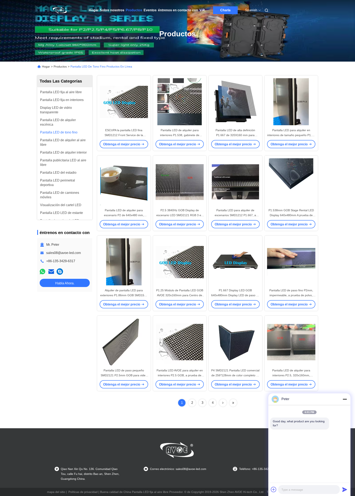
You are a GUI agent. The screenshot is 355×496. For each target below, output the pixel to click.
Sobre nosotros (112, 10)
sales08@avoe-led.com (63, 253)
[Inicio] (60, 10)
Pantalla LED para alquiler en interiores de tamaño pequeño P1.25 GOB (291, 135)
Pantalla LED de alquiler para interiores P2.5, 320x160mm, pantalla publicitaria (291, 375)
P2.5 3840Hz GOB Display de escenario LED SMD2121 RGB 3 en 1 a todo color (179, 215)
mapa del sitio (56, 492)
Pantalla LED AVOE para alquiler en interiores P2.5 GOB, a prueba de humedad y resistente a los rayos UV (180, 375)
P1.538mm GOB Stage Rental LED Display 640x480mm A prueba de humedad (291, 215)
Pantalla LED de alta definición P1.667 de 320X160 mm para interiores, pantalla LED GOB (235, 135)
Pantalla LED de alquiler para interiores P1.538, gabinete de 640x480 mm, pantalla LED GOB (179, 135)
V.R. (202, 10)
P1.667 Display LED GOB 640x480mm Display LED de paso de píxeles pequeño (235, 295)
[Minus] (344, 399)
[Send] (344, 489)
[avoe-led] (59, 271)
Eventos (150, 10)
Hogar (93, 10)
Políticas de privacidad (83, 492)
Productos (134, 10)
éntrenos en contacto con (178, 10)
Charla (225, 10)
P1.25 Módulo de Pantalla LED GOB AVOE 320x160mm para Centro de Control (179, 295)
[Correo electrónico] (51, 271)
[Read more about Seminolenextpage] (223, 402)
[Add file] (274, 489)
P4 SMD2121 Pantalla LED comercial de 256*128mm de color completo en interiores (235, 375)
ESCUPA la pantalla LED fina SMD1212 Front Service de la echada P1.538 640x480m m (124, 135)
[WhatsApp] (42, 271)
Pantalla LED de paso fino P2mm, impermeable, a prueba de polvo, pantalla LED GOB (291, 295)
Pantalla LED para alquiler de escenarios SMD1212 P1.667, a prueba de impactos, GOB (235, 215)
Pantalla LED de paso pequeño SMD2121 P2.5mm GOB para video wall (124, 375)
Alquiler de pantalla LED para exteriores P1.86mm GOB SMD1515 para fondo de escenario (124, 295)
